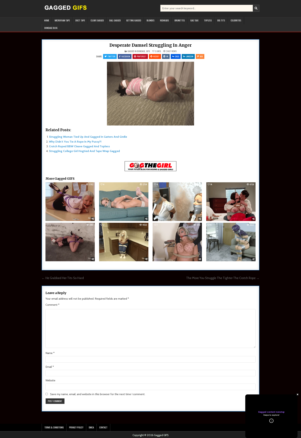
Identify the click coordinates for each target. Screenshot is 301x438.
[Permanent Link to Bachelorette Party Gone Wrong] (123, 201)
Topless (208, 20)
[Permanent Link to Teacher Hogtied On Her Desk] (70, 201)
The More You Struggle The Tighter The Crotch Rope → (222, 278)
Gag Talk (194, 20)
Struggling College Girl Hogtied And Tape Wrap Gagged (84, 151)
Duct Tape (80, 20)
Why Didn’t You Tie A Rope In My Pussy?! (75, 141)
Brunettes (180, 20)
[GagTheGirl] (150, 170)
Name (50, 353)
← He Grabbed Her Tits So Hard (63, 278)
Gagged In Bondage (136, 51)
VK (167, 56)
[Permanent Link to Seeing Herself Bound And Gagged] (231, 242)
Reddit (156, 56)
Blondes (151, 20)
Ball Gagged (115, 20)
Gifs (148, 51)
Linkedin (189, 56)
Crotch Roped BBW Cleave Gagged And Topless (79, 146)
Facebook (125, 56)
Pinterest (141, 56)
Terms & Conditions (54, 427)
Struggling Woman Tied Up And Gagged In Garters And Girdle (88, 136)
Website (50, 380)
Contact (103, 427)
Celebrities (236, 20)
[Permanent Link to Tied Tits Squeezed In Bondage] (231, 201)
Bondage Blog (50, 28)
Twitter (111, 56)
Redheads (164, 20)
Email (49, 366)
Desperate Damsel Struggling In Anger (150, 45)
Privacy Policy (76, 427)
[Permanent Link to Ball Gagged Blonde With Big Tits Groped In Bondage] (177, 242)
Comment (52, 304)
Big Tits (221, 20)
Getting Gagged (133, 20)
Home (46, 20)
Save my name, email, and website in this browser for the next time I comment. (97, 394)
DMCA (91, 427)
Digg (177, 56)
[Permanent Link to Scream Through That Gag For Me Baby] (177, 201)
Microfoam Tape (62, 20)
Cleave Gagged (97, 20)
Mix (201, 56)
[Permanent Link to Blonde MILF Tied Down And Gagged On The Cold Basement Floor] (70, 242)
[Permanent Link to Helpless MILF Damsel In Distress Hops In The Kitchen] (123, 242)
